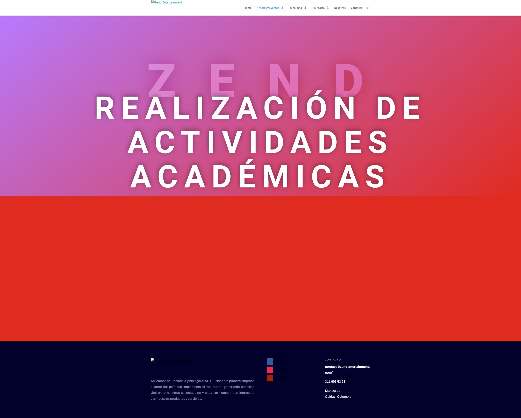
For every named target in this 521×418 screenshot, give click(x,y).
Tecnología (295, 8)
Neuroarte (318, 8)
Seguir (281, 361)
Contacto (356, 8)
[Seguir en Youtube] (270, 378)
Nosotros (340, 8)
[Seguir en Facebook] (270, 361)
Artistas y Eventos (268, 8)
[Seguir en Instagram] (270, 370)
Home (247, 8)
